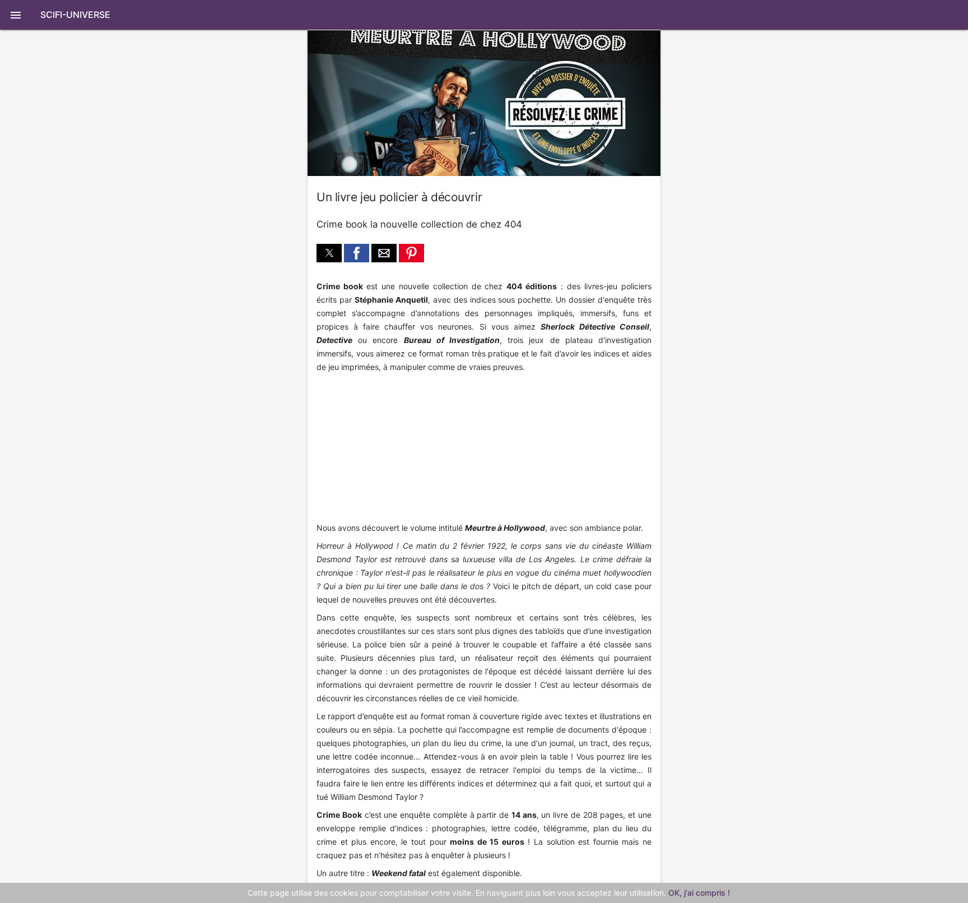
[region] (392, 448)
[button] (484, 15)
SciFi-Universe (75, 14)
